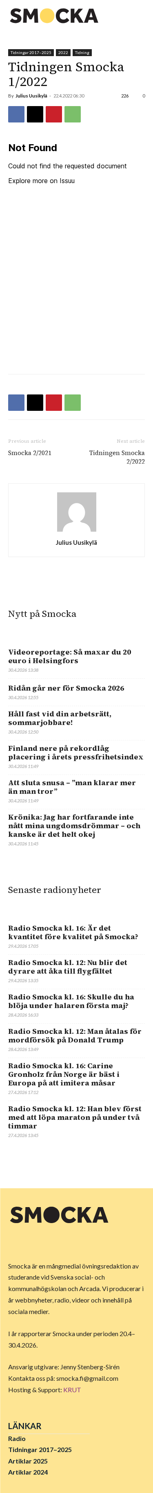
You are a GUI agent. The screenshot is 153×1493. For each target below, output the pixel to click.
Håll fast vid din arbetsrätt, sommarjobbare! (59, 718)
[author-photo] (76, 531)
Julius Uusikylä (31, 95)
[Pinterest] (54, 114)
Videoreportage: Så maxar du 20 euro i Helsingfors (69, 656)
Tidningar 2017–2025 (31, 52)
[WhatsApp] (72, 114)
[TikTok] (54, 1243)
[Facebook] (16, 114)
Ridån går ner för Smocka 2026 (66, 688)
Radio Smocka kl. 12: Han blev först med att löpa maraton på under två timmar (75, 1117)
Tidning (82, 52)
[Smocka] (55, 16)
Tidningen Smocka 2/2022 (117, 457)
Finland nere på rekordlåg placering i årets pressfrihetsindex (76, 752)
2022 (63, 52)
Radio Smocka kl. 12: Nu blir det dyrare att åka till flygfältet (67, 966)
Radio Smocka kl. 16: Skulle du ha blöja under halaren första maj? (71, 1001)
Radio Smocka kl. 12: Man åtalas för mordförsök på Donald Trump (75, 1035)
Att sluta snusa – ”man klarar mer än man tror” (72, 786)
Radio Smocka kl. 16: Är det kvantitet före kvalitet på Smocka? (73, 932)
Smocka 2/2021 (29, 453)
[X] (35, 114)
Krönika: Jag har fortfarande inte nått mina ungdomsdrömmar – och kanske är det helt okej (74, 825)
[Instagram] (35, 1243)
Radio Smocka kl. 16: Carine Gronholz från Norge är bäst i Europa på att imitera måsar (64, 1074)
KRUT (72, 1389)
